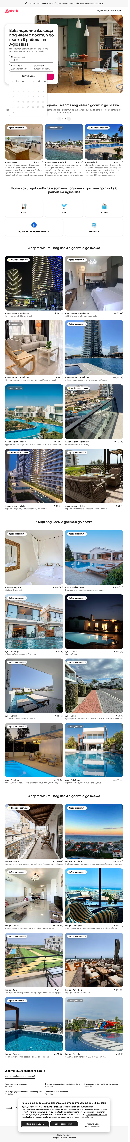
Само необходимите (64, 1124)
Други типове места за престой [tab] (20, 1076)
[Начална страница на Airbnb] (11, 11)
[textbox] (20, 68)
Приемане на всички (35, 1124)
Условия (72, 1138)
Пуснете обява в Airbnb (109, 10)
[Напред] (69, 119)
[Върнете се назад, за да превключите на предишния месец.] (13, 76)
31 (13, 112)
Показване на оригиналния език (89, 3)
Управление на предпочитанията (93, 1125)
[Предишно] (59, 119)
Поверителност (59, 1138)
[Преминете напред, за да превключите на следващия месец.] (43, 76)
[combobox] (31, 59)
